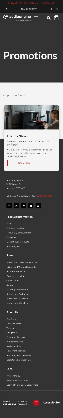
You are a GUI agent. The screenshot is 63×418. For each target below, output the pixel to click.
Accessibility (51, 402)
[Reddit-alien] (38, 205)
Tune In (10, 328)
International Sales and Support (21, 262)
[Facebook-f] (9, 205)
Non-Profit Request (16, 351)
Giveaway (11, 237)
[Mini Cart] (56, 17)
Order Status (12, 280)
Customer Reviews (15, 337)
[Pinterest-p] (23, 205)
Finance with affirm (15, 276)
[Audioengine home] (17, 18)
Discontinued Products (17, 242)
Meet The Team (13, 323)
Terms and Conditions (17, 380)
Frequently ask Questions (18, 233)
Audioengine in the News (18, 355)
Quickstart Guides (15, 228)
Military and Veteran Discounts (21, 267)
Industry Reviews (14, 342)
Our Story (11, 319)
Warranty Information (17, 289)
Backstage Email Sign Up (18, 360)
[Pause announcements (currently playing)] (57, 9)
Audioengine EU (14, 246)
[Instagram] (16, 205)
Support (10, 285)
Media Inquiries (13, 346)
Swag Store (11, 332)
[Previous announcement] (6, 9)
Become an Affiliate (15, 271)
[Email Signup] (36, 403)
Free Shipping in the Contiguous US (31, 2)
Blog (8, 223)
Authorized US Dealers (17, 298)
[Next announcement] (51, 9)
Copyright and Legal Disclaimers (22, 385)
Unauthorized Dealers (17, 303)
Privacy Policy (13, 376)
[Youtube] (30, 205)
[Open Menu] (37, 18)
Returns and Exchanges (17, 294)
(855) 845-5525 (45, 196)
